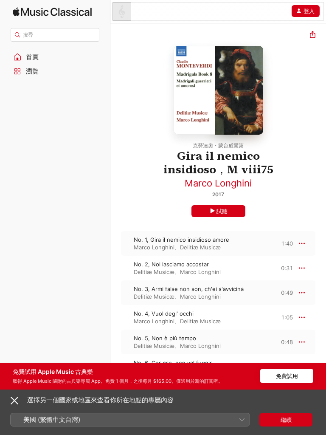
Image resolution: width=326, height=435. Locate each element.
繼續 (286, 419)
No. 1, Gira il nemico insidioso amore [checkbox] (181, 239)
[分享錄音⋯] (312, 35)
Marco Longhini (218, 183)
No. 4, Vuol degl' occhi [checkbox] (164, 313)
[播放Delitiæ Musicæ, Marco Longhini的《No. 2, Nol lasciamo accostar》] (115, 268)
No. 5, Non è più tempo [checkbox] (165, 338)
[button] (55, 57)
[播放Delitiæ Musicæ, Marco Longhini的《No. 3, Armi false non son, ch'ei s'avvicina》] (115, 292)
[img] (52, 11)
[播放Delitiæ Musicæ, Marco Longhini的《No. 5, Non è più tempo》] (115, 342)
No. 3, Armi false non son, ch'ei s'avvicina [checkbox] (189, 288)
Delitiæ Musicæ (200, 247)
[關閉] (14, 400)
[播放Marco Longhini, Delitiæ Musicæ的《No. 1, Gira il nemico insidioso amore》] (115, 243)
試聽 (222, 211)
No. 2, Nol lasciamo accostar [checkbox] (171, 264)
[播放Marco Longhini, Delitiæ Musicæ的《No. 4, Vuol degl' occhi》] (115, 317)
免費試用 (287, 376)
